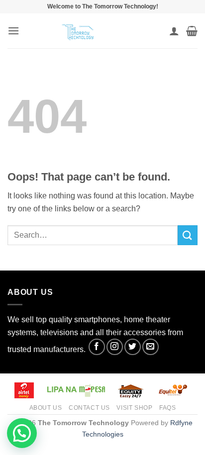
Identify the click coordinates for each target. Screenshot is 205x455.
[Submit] (188, 235)
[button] (13, 30)
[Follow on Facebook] (97, 347)
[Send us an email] (150, 347)
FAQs (167, 407)
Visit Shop (134, 407)
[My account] (174, 31)
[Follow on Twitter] (132, 347)
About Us (45, 407)
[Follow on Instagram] (114, 347)
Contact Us (89, 407)
